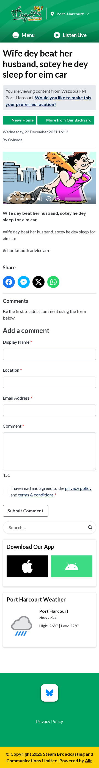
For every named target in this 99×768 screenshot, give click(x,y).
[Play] (10, 199)
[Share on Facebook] (9, 282)
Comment (13, 425)
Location (12, 369)
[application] (49, 178)
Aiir (88, 760)
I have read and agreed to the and (51, 491)
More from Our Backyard (69, 120)
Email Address (17, 397)
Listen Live (75, 35)
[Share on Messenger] (24, 282)
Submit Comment (25, 510)
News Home (23, 120)
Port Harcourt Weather (36, 599)
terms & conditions (36, 494)
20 (49, 198)
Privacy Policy (49, 721)
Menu (28, 35)
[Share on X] (38, 282)
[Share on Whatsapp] (53, 282)
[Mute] (40, 199)
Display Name (17, 342)
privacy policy (78, 488)
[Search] (90, 527)
